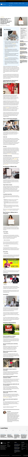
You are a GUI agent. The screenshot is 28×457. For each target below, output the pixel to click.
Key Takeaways (22, 29)
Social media (7, 107)
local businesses (9, 153)
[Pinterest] (1, 32)
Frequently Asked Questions (23, 38)
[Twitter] (25, 1)
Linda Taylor (8, 25)
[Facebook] (22, 1)
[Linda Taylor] (4, 416)
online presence (6, 164)
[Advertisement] (14, 11)
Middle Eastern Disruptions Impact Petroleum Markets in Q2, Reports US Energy (23, 48)
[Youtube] (27, 1)
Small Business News (22, 42)
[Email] (1, 35)
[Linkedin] (24, 1)
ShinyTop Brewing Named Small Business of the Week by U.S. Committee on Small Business (23, 52)
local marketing (14, 43)
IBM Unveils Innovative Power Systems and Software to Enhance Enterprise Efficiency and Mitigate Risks (24, 57)
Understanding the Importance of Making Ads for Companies (24, 31)
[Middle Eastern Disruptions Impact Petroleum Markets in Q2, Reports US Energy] (10, 431)
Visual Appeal (6, 57)
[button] (27, 4)
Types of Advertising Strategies (23, 33)
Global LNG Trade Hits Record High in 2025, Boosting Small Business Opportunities (23, 44)
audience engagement (6, 397)
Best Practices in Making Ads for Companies (23, 36)
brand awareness (14, 159)
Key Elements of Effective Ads (24, 34)
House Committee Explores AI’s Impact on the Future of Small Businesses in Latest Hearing (23, 61)
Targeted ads (15, 158)
